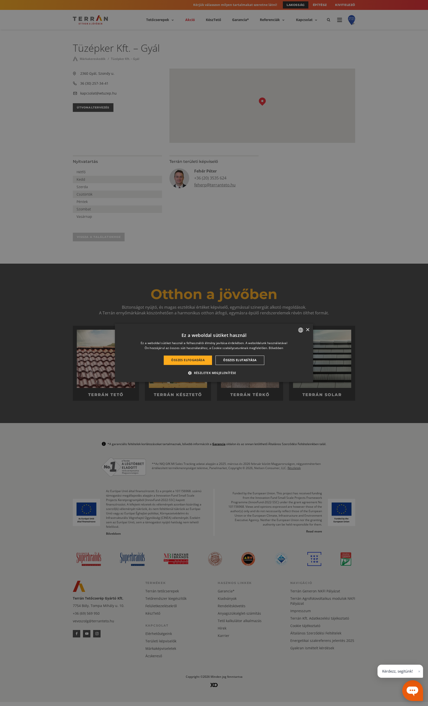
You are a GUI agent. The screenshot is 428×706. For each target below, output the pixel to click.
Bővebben (276, 348)
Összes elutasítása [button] (239, 360)
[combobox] (300, 330)
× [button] (307, 330)
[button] (214, 373)
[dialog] (214, 353)
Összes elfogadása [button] (188, 360)
